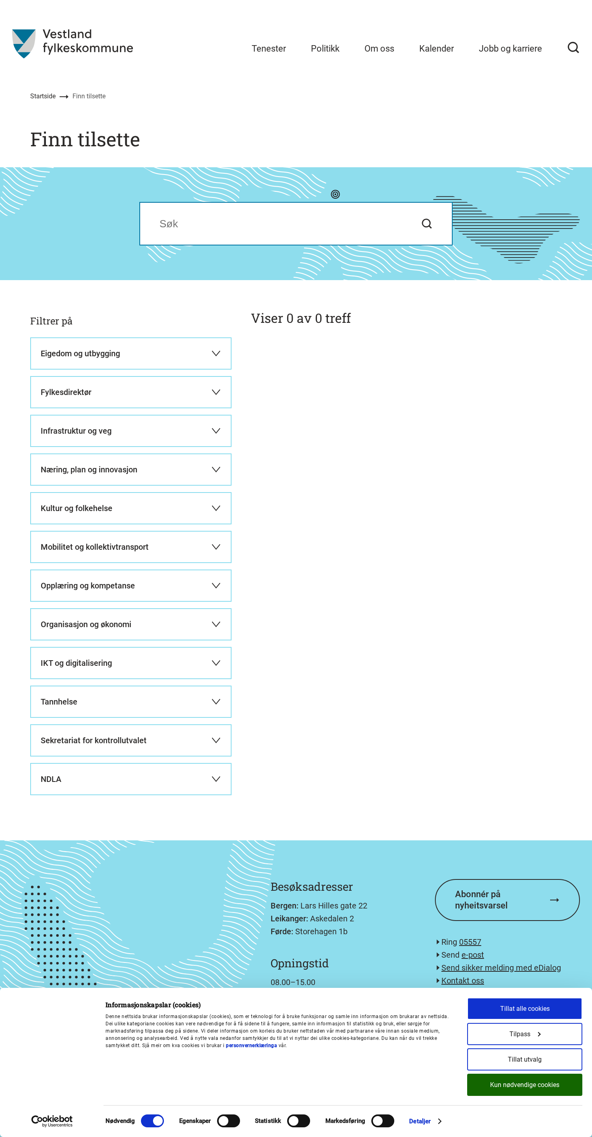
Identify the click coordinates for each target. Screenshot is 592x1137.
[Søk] (573, 47)
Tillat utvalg (525, 1059)
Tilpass (519, 1034)
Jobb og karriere (510, 49)
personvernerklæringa (251, 1045)
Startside (43, 96)
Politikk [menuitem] (325, 49)
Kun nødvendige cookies (524, 1085)
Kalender (436, 49)
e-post (473, 955)
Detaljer (420, 1121)
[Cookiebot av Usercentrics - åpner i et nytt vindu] (52, 1121)
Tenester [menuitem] (269, 49)
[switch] (228, 1120)
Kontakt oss (462, 980)
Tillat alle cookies (525, 1008)
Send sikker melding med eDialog (501, 968)
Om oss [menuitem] (379, 49)
